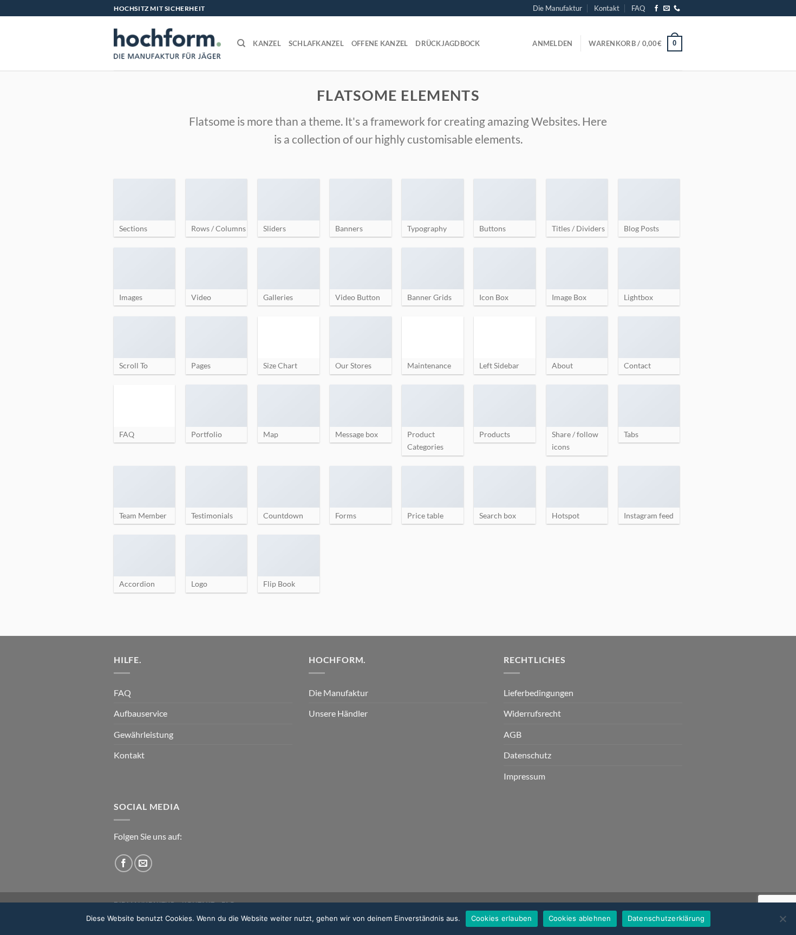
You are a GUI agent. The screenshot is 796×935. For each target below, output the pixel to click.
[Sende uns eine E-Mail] (666, 8)
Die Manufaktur (557, 8)
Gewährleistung (143, 734)
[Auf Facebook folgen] (656, 8)
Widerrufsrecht (532, 713)
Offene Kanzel (379, 43)
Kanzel (267, 43)
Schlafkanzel (316, 43)
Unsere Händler (338, 713)
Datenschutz (527, 755)
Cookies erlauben (501, 918)
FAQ (638, 8)
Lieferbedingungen (538, 692)
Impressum (524, 776)
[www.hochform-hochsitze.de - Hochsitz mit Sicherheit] (167, 43)
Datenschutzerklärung (666, 918)
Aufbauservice (140, 713)
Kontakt (606, 8)
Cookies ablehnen (580, 918)
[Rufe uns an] (677, 8)
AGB (512, 734)
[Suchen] (241, 43)
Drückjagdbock (447, 43)
